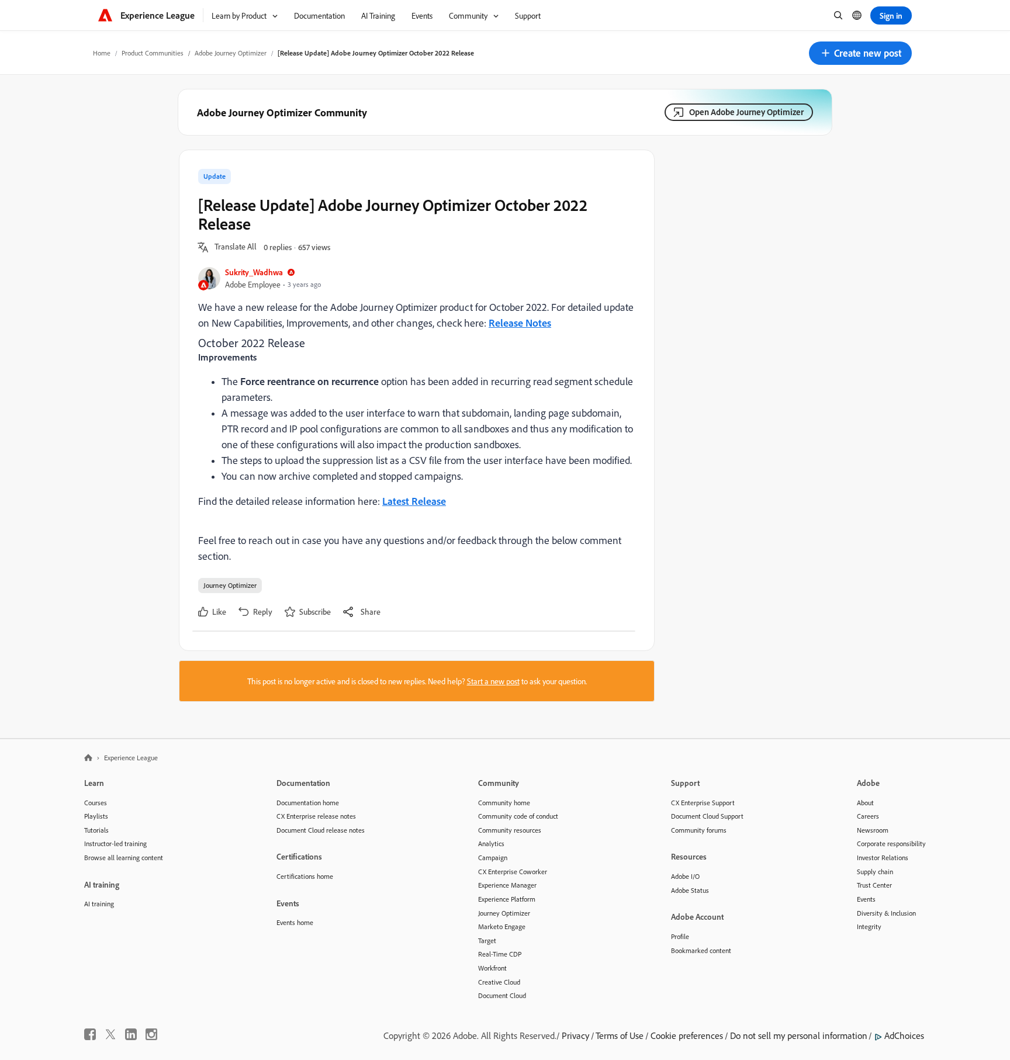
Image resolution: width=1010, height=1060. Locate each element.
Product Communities (153, 53)
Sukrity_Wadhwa (254, 272)
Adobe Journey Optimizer (231, 53)
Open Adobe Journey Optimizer (746, 111)
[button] (860, 53)
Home (101, 53)
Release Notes (520, 322)
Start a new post (493, 681)
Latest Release (414, 500)
